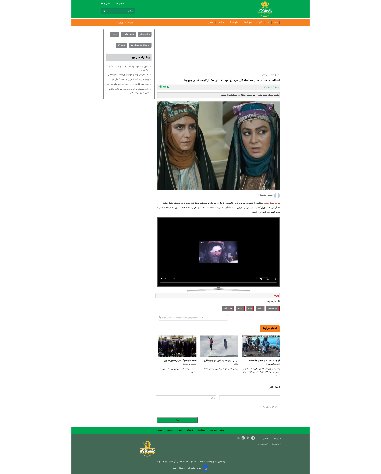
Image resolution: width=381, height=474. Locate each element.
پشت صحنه (272, 308)
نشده (260, 308)
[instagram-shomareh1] (243, 438)
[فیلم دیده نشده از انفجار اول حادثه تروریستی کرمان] (261, 346)
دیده (250, 308)
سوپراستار (248, 22)
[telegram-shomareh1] (253, 438)
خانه (276, 22)
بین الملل (201, 430)
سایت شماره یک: (272, 203)
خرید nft (121, 45)
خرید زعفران (128, 34)
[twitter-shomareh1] (248, 438)
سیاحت (221, 22)
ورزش (159, 430)
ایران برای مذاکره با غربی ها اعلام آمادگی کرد (130, 79)
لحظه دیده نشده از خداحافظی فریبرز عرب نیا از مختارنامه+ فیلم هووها (232, 80)
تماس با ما (106, 3)
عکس (265, 438)
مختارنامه (228, 308)
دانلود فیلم (144, 34)
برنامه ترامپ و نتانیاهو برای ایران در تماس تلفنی (128, 74)
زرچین (114, 34)
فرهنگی (264, 75)
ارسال (177, 420)
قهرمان (259, 22)
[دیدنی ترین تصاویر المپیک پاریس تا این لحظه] (219, 346)
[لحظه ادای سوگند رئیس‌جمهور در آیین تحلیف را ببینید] (177, 346)
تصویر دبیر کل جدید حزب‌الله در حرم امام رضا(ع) (128, 84)
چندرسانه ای (262, 444)
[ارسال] (164, 87)
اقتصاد (180, 430)
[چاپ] (160, 87)
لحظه (240, 308)
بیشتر (211, 22)
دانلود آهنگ (234, 22)
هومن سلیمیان (266, 195)
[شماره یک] (147, 456)
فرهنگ (190, 430)
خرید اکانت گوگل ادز (140, 45)
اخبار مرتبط (270, 328)
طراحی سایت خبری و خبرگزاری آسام (186, 468)
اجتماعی (170, 430)
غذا (268, 22)
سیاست (213, 430)
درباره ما (120, 3)
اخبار (272, 75)
